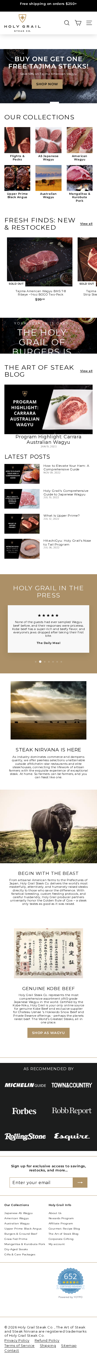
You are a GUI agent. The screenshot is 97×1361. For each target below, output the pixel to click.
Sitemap (69, 1345)
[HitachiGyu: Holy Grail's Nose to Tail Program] (22, 549)
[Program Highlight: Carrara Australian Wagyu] (48, 409)
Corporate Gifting (61, 1239)
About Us (55, 1213)
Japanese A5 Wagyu (18, 1213)
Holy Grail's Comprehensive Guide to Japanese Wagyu (65, 492)
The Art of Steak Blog (64, 1233)
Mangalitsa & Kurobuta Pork (24, 1244)
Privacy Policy (16, 1340)
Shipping (48, 1345)
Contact (11, 1350)
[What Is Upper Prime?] (22, 524)
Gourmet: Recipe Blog (64, 1228)
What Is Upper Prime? (61, 515)
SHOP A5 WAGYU (48, 1033)
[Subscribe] (80, 1182)
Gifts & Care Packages (19, 1254)
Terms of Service (19, 1345)
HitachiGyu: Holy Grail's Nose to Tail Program (67, 542)
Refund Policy (47, 1340)
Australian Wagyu (17, 1223)
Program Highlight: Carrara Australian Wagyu (48, 439)
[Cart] (78, 22)
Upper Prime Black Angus (23, 1228)
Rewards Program (61, 1218)
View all (86, 223)
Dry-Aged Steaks (16, 1249)
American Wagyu (16, 1218)
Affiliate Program (61, 1223)
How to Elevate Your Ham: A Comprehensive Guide (66, 467)
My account (57, 1244)
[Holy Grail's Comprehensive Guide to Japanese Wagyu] (22, 499)
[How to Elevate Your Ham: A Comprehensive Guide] (22, 474)
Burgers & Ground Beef (20, 1233)
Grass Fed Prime (15, 1239)
